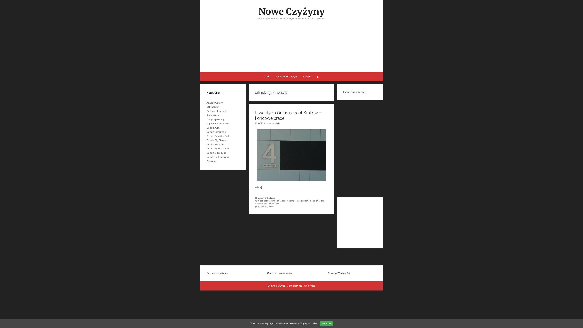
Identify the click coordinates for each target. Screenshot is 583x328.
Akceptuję (326, 323)
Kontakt (307, 76)
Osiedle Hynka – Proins (218, 148)
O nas (266, 76)
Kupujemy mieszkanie (217, 123)
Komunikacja (212, 115)
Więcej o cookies (308, 323)
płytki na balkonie (271, 204)
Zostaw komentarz (266, 206)
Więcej (258, 187)
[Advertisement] (291, 49)
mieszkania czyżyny (267, 201)
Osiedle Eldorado (214, 144)
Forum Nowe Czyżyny (286, 76)
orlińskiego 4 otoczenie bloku (302, 201)
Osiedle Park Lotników (217, 157)
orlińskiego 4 (282, 201)
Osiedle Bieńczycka (216, 132)
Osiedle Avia (212, 127)
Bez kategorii (212, 107)
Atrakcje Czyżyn (214, 102)
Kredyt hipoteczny (215, 119)
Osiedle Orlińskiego (266, 198)
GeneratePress (294, 285)
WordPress (309, 285)
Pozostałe (211, 161)
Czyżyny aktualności (216, 111)
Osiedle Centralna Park (218, 136)
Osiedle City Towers (216, 140)
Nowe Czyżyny (291, 11)
